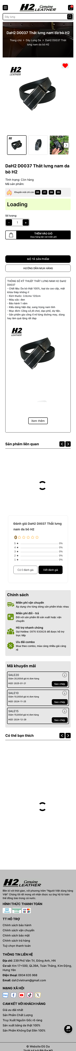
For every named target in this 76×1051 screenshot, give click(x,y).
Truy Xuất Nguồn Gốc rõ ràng (22, 1020)
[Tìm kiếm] (69, 16)
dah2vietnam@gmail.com (29, 980)
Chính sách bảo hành (17, 925)
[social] (5, 994)
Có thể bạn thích (19, 735)
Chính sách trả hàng (16, 940)
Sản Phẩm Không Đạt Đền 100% (24, 1030)
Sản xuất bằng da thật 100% (21, 1025)
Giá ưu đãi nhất (13, 1010)
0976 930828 (38, 631)
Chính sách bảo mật (16, 935)
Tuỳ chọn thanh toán (17, 945)
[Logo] (38, 7)
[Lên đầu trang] (68, 1019)
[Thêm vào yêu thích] (65, 65)
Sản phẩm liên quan (22, 444)
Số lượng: (11, 215)
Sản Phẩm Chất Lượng (18, 1015)
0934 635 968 (27, 975)
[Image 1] (38, 94)
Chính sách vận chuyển (18, 930)
